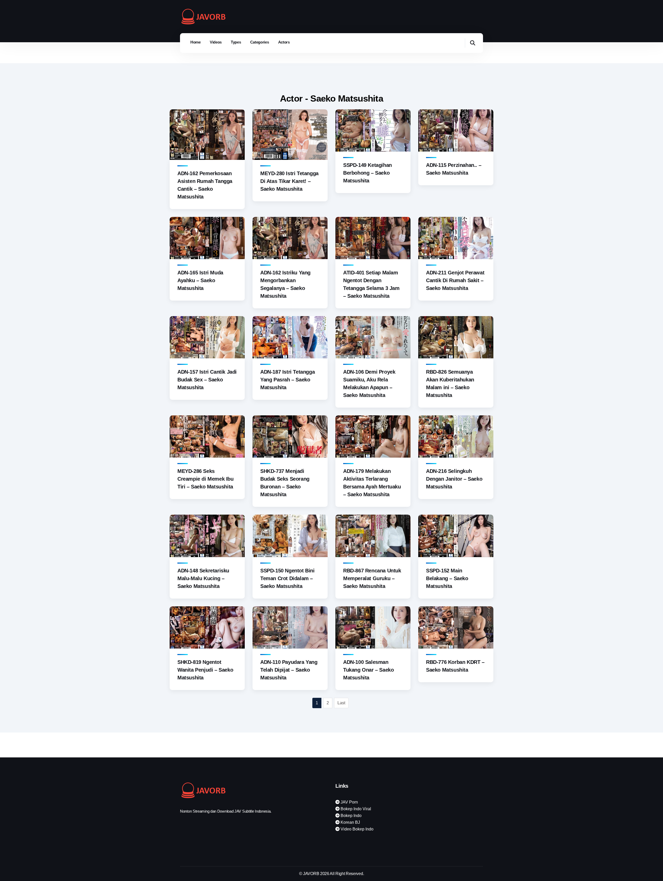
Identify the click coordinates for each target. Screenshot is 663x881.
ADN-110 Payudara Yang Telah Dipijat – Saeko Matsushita (289, 669)
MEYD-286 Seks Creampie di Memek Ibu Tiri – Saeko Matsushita (205, 478)
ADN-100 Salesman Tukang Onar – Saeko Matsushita (368, 669)
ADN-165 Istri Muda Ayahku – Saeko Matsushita (200, 280)
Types (236, 42)
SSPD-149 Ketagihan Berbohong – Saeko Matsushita (367, 172)
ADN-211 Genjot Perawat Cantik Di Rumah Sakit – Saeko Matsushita (455, 280)
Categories (259, 42)
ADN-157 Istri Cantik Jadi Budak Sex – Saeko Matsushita (207, 379)
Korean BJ (350, 822)
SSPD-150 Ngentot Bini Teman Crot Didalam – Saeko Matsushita (287, 578)
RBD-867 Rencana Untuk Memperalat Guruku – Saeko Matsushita (372, 578)
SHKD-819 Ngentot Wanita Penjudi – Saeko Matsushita (205, 669)
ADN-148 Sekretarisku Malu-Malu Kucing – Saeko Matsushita (203, 578)
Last (341, 703)
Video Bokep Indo (356, 829)
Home (195, 42)
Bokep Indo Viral (355, 809)
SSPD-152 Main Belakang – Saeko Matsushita (447, 578)
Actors (284, 42)
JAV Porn (349, 802)
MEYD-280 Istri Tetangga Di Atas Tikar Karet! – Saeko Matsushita (289, 181)
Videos (216, 42)
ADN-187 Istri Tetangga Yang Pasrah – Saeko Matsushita (287, 379)
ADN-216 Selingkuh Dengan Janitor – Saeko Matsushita (454, 478)
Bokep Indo (351, 815)
